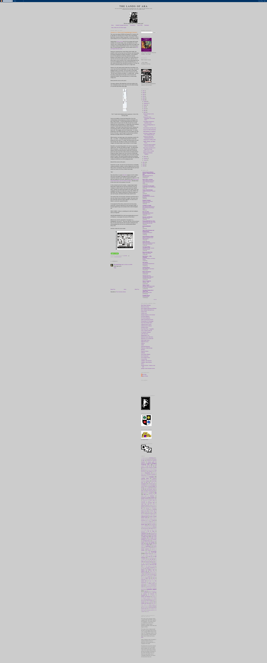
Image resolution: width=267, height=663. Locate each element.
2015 (144, 94)
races (154, 578)
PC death (147, 574)
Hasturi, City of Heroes (147, 253)
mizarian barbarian (145, 548)
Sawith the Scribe (148, 587)
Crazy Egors (152, 485)
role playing (147, 586)
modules (143, 550)
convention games (151, 483)
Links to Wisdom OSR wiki (146, 330)
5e (151, 459)
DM (155, 493)
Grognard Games (152, 517)
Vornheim (154, 606)
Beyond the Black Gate (147, 252)
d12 (155, 487)
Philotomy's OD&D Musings (146, 348)
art (153, 464)
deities (142, 490)
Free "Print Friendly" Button (146, 322)
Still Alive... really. (146, 282)
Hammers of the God (144, 519)
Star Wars (154, 592)
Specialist (146, 592)
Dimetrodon (145, 493)
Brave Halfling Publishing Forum (147, 310)
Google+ (151, 516)
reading (149, 582)
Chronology (143, 481)
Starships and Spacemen (148, 593)
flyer (151, 509)
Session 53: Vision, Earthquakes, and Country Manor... (149, 118)
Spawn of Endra (144, 376)
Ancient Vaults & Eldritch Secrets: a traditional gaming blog (149, 173)
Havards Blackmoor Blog (148, 236)
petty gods (153, 574)
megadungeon (148, 546)
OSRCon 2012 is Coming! (148, 151)
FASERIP (151, 505)
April (145, 112)
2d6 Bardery (151, 457)
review (142, 585)
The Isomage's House (145, 357)
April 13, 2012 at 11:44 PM (127, 264)
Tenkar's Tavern (146, 285)
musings (153, 552)
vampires (142, 606)
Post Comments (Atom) (121, 291)
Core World (143, 485)
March (145, 156)
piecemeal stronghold (148, 575)
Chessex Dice (144, 311)
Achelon (154, 459)
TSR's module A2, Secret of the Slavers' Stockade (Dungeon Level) (148, 182)
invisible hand (143, 527)
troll (151, 602)
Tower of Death (149, 600)
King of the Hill (149, 532)
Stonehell (143, 595)
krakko (154, 532)
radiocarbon (143, 579)
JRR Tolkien (151, 528)
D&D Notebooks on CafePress (149, 131)
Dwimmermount (145, 500)
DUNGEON (143, 497)
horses (154, 521)
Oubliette (147, 572)
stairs (150, 592)
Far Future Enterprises (145, 317)
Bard (155, 467)
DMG (145, 494)
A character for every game (148, 185)
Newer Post (113, 289)
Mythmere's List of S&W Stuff (147, 338)
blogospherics (147, 472)
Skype (145, 591)
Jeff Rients (154, 527)
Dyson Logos (152, 500)
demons (146, 491)
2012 (144, 99)
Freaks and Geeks (145, 510)
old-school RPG (153, 564)
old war (148, 563)
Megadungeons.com (145, 335)
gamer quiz (153, 513)
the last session (120, 41)
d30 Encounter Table (151, 489)
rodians (142, 586)
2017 (144, 90)
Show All (155, 299)
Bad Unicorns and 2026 (147, 292)
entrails (153, 504)
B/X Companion (150, 467)
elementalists (143, 501)
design (151, 491)
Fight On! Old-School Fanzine (147, 319)
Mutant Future (148, 553)
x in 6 (155, 610)
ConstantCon (132, 25)
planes (155, 575)
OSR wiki (153, 568)
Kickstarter (143, 532)
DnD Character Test (151, 494)
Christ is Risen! (145, 272)
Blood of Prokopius (147, 271)
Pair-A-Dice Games (153, 572)
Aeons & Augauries (147, 281)
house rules (144, 524)
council (148, 485)
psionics (142, 578)
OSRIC (142, 344)
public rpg (148, 578)
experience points (144, 505)
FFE (154, 505)
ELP (154, 501)
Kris (143, 227)
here (142, 637)
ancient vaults (151, 462)
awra (147, 466)
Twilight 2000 (153, 603)
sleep (149, 591)
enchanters (143, 502)
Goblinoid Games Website (146, 325)
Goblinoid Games (144, 516)
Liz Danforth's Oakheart (146, 332)
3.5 (146, 459)
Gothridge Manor (146, 267)
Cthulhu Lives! (144, 313)
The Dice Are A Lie (147, 275)
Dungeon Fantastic (147, 200)
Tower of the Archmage (148, 189)
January (145, 160)
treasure (147, 602)
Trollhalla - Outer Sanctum (146, 362)
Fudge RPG (147, 513)
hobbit (142, 521)
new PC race (145, 559)
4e (148, 459)
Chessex (153, 479)
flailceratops (147, 508)
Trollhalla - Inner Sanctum (146, 360)
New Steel (125, 174)
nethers (151, 555)
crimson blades (144, 486)
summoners (153, 595)
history (153, 520)
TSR (154, 602)
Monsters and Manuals (147, 217)
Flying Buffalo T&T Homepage (147, 321)
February (146, 158)
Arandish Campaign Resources (122, 25)
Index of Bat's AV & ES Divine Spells (118, 27)
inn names (153, 525)
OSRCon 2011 (151, 570)
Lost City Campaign (150, 542)
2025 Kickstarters (146, 296)
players (149, 576)
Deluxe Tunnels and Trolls (150, 490)
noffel (142, 561)
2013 (144, 98)
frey (146, 512)
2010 (144, 164)
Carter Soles (144, 374)
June (145, 108)
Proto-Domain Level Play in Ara (149, 127)
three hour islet (153, 599)
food (154, 509)
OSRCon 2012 (144, 571)
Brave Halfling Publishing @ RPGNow (148, 308)
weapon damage (145, 607)
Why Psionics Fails (146, 218)
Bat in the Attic (146, 211)
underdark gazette (151, 604)
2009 (144, 165)
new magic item (149, 556)
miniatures (146, 547)
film (142, 508)
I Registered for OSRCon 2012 (149, 139)
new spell (152, 559)
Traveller (142, 602)
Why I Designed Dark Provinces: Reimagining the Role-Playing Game (149, 207)
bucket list (143, 475)
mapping (142, 544)
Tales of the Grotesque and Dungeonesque (148, 231)
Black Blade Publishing (145, 305)
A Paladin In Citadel (147, 205)
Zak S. (143, 611)
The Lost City (146, 599)
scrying (154, 587)
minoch (150, 547)
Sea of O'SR (139, 25)
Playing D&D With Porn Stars (149, 221)
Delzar (142, 491)
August (145, 105)
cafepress (148, 475)
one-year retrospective (150, 567)
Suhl (148, 595)
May (145, 110)
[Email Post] (128, 255)
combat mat (153, 482)
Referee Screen (152, 583)
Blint (147, 470)
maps (147, 544)
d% (153, 487)
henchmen (143, 520)
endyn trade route (145, 504)
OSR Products (147, 568)
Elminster (149, 501)
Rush (151, 586)
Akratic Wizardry (146, 241)
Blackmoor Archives (145, 306)
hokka (150, 521)
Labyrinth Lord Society (152, 535)
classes (147, 481)
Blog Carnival (151, 470)
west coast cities (152, 607)
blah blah (143, 470)
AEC (143, 460)
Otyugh (142, 572)
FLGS (148, 509)
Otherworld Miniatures (145, 346)
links (153, 540)
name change (145, 555)
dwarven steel (153, 498)
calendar (152, 475)
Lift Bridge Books (146, 540)
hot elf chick (143, 523)
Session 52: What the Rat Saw (149, 129)
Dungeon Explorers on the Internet (148, 314)
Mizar (154, 547)
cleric (147, 482)
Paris (143, 574)
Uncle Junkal (143, 604)
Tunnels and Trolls (145, 603)
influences (147, 525)
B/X (151, 466)
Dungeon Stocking (145, 498)
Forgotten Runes (146, 295)
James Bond (149, 527)
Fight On (153, 506)
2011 (144, 162)
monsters (149, 550)
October (145, 101)
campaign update (145, 478)
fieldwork (143, 506)
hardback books (152, 519)
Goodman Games (144, 327)
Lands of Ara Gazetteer (152, 539)
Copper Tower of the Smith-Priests (149, 187)
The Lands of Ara (133, 6)
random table (144, 580)
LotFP (142, 543)
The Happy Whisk (146, 246)
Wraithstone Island (150, 610)
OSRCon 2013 (152, 571)
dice (155, 491)
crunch (149, 487)
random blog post (151, 579)
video (150, 606)
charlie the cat (148, 479)
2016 (144, 92)
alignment (149, 460)
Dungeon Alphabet (151, 497)
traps (154, 600)
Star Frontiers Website (145, 354)
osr (141, 568)
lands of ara (145, 536)
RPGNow (143, 349)
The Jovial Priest (117, 264)
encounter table (151, 502)
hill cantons (149, 520)
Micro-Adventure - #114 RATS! (148, 268)
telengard (153, 596)
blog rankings (149, 471)
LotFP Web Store (144, 333)
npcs (152, 561)
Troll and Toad (144, 359)
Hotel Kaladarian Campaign (150, 523)
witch (149, 608)
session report (151, 589)
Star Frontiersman (144, 355)
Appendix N (143, 463)
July (145, 106)
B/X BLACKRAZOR (147, 226)
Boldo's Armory (143, 474)
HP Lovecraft (152, 524)
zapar (147, 611)
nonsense (147, 561)
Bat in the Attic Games (151, 468)
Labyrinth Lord (144, 533)
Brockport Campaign (151, 474)
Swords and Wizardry (145, 596)
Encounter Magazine (145, 316)
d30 (143, 489)
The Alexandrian (146, 195)
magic (147, 543)
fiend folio (148, 506)
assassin (142, 466)
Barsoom (144, 468)
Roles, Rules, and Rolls (148, 179)
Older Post (137, 289)
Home (112, 25)
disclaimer (151, 493)
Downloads (146, 25)
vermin (146, 606)
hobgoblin (146, 521)
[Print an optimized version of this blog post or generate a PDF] (115, 254)
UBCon (142, 363)
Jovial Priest (144, 528)
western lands (144, 608)
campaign (151, 476)
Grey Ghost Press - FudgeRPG (147, 329)
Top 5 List (143, 600)
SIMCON (143, 352)
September (146, 103)
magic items (152, 543)
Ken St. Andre (151, 531)
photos (142, 575)
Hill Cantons (145, 262)
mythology (154, 553)
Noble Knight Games (145, 340)
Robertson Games (144, 351)
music (146, 552)
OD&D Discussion (144, 341)
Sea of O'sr (143, 589)
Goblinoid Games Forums (146, 324)
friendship (150, 512)
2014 (144, 96)
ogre (143, 563)
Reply (115, 267)
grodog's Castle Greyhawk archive (148, 368)
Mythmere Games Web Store (147, 336)
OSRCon (143, 343)
